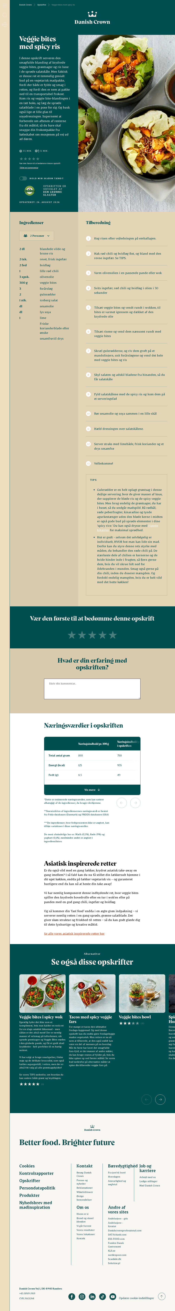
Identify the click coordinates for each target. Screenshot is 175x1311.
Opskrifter (41, 5)
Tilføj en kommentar (29, 167)
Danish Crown (25, 5)
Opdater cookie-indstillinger (136, 1298)
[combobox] (36, 235)
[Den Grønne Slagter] (29, 190)
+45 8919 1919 (27, 1293)
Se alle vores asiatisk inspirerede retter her (74, 933)
